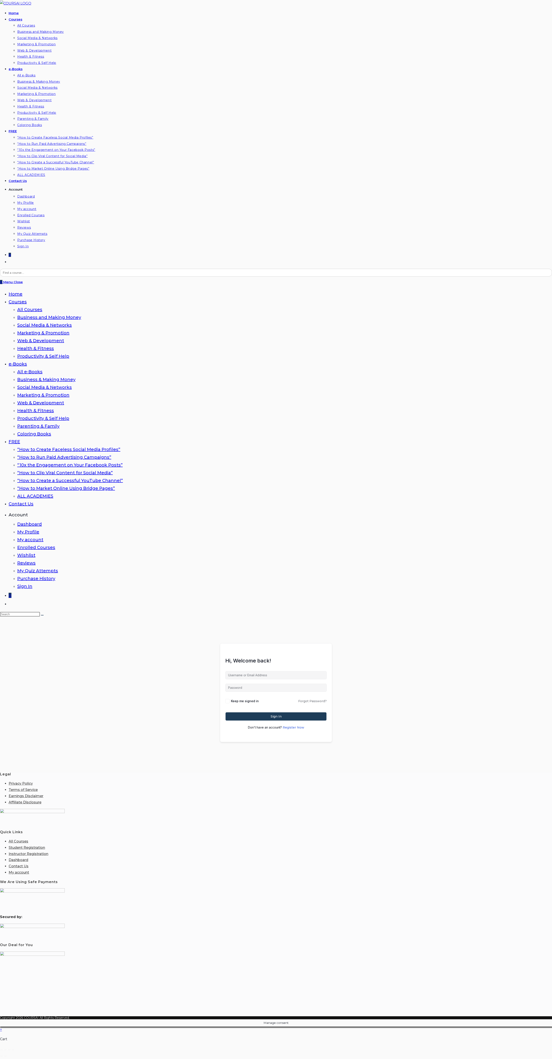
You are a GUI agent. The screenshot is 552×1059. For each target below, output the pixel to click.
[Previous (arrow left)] (1, 1056)
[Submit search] (42, 615)
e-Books (18, 364)
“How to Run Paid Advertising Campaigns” (64, 457)
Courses (18, 301)
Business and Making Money (49, 317)
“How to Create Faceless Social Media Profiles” (68, 449)
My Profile (28, 531)
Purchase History (36, 578)
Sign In (24, 586)
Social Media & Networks (44, 325)
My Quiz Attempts (37, 570)
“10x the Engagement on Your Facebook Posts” (70, 465)
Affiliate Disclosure (25, 802)
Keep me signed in (245, 701)
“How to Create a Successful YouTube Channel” (70, 480)
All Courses (29, 309)
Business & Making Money (46, 379)
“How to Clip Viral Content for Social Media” (65, 472)
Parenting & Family (38, 426)
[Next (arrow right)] (5, 1056)
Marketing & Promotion (43, 332)
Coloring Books (34, 433)
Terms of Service (23, 790)
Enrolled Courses (36, 547)
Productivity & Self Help (43, 356)
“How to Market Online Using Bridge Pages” (66, 488)
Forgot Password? (312, 701)
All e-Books (29, 371)
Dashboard (29, 524)
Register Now (293, 727)
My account (30, 539)
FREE (14, 441)
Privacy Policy (21, 783)
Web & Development (40, 340)
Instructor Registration (28, 854)
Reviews (26, 563)
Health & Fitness (35, 348)
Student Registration (27, 848)
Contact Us (21, 503)
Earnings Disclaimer (26, 796)
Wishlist (26, 555)
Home (15, 294)
